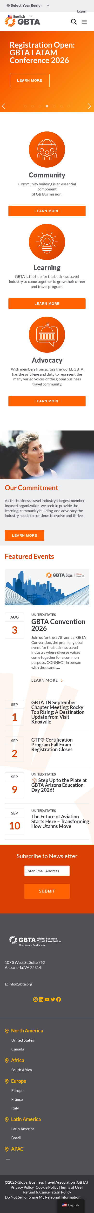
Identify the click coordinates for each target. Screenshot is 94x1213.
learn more (47, 211)
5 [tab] (54, 106)
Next (89, 106)
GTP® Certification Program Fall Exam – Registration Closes (53, 744)
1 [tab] (25, 106)
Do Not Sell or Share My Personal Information (43, 1197)
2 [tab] (32, 106)
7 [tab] (68, 106)
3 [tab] (39, 106)
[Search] (74, 22)
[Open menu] (84, 21)
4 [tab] (47, 106)
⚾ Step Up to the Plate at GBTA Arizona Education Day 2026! (59, 785)
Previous (4, 106)
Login (81, 11)
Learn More (45, 680)
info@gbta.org (20, 984)
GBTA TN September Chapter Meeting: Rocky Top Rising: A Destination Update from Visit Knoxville (57, 711)
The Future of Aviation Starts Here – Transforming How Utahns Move (60, 821)
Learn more (47, 304)
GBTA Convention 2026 (58, 624)
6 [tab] (61, 106)
